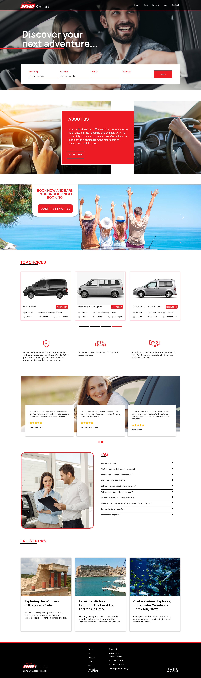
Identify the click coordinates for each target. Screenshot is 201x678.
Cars (146, 5)
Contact (175, 5)
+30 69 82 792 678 (116, 664)
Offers (91, 661)
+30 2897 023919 (116, 660)
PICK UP (94, 72)
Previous (6, 45)
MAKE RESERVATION (55, 208)
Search (163, 74)
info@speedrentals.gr (119, 668)
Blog (165, 5)
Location (64, 72)
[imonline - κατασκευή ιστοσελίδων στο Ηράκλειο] (172, 669)
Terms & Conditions (93, 670)
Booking (155, 5)
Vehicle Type (34, 72)
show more (75, 154)
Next (195, 45)
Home (137, 5)
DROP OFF (127, 72)
